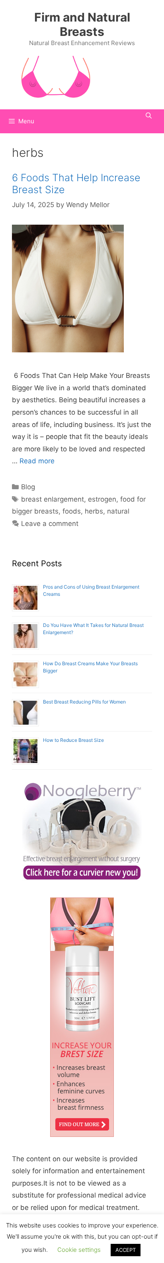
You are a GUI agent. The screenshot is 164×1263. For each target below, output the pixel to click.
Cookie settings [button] (79, 1249)
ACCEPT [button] (125, 1250)
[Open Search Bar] (148, 115)
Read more (37, 461)
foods (71, 511)
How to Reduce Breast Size (73, 740)
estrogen (102, 499)
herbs (94, 511)
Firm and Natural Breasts (82, 24)
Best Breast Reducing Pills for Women (84, 702)
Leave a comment (49, 524)
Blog (28, 487)
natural (118, 511)
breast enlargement (52, 499)
